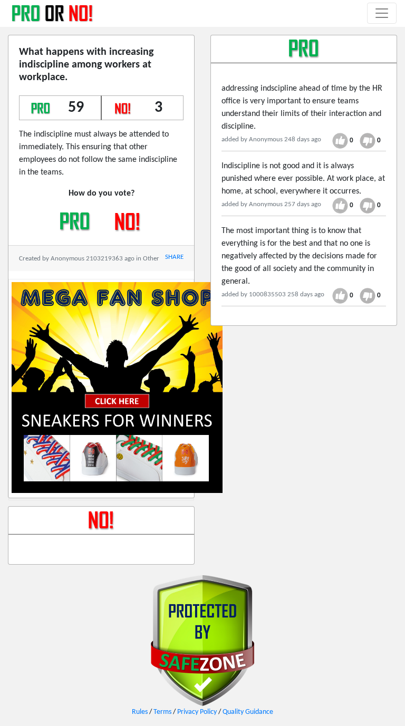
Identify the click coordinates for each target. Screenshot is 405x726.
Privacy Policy (197, 712)
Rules (140, 712)
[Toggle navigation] (382, 13)
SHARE (174, 257)
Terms (162, 712)
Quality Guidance (248, 712)
